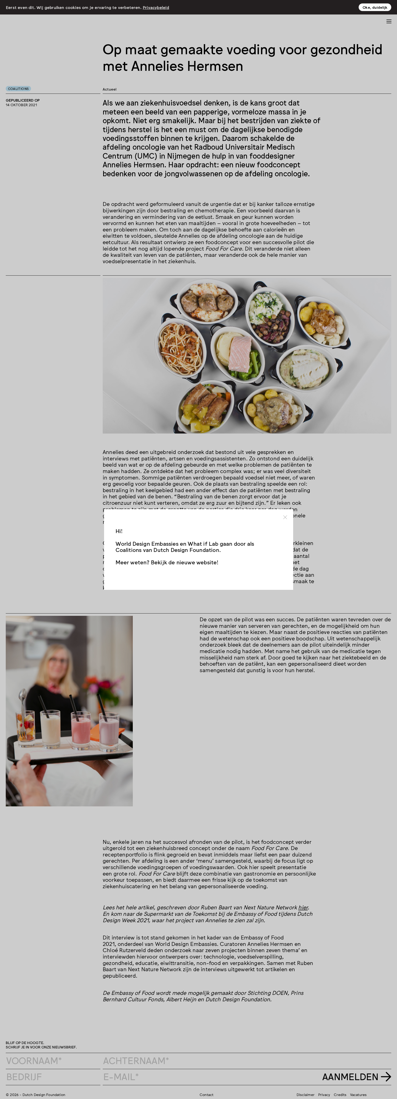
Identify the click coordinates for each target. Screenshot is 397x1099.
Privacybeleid (156, 7)
